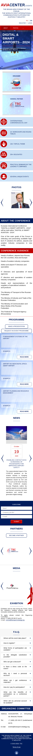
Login (30, 23)
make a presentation (16, 326)
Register (22, 23)
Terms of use (17, 747)
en (31, 20)
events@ (8, 620)
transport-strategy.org (17, 620)
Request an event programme (16, 331)
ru (27, 20)
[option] (16, 52)
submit (16, 521)
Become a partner (16, 535)
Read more (24, 357)
